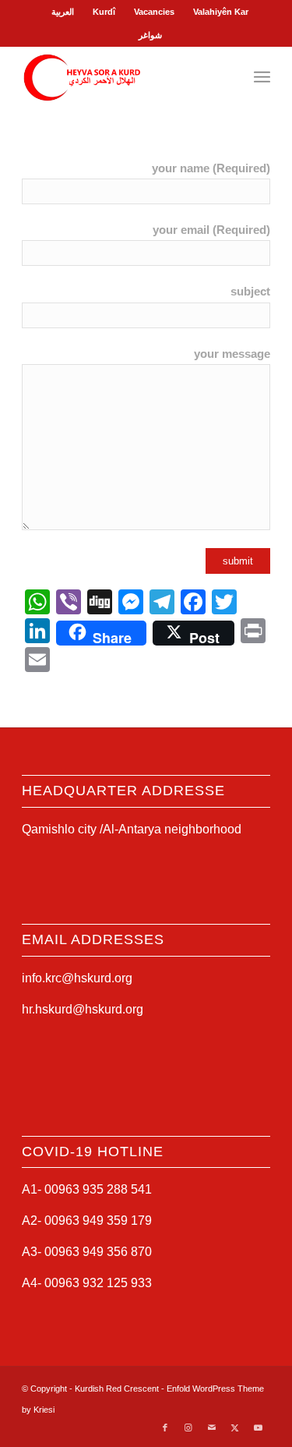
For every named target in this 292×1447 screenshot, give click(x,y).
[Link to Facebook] (165, 1427)
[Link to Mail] (211, 1427)
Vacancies (154, 11)
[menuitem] (63, 12)
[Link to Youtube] (258, 1427)
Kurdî (104, 11)
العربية (62, 11)
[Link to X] (235, 1427)
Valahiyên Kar (220, 11)
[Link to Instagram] (188, 1427)
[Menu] (262, 77)
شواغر (150, 35)
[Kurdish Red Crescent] (121, 77)
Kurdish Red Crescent (117, 1388)
